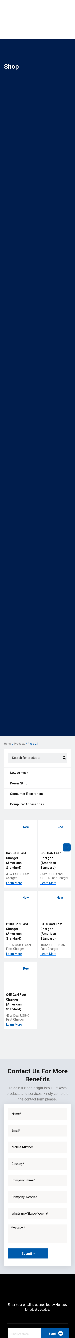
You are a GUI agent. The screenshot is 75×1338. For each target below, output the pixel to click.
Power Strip (18, 783)
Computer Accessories (27, 804)
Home (8, 743)
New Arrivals (19, 773)
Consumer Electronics (26, 794)
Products (19, 743)
